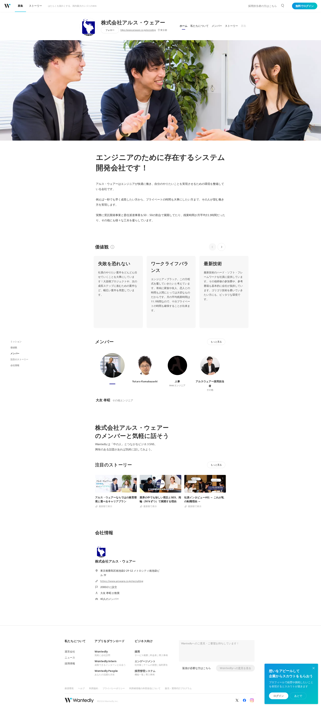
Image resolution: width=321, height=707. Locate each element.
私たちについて (199, 25)
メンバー (217, 25)
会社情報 (14, 365)
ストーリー (231, 25)
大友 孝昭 (103, 400)
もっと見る (216, 341)
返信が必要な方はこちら (196, 668)
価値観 (13, 347)
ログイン (278, 696)
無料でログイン (305, 6)
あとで (298, 696)
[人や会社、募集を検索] (282, 5)
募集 (243, 25)
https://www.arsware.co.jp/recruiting (138, 30)
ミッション (16, 341)
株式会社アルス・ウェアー (133, 22)
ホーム (183, 25)
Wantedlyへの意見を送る (235, 668)
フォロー (110, 30)
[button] (75, 641)
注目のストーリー (19, 359)
